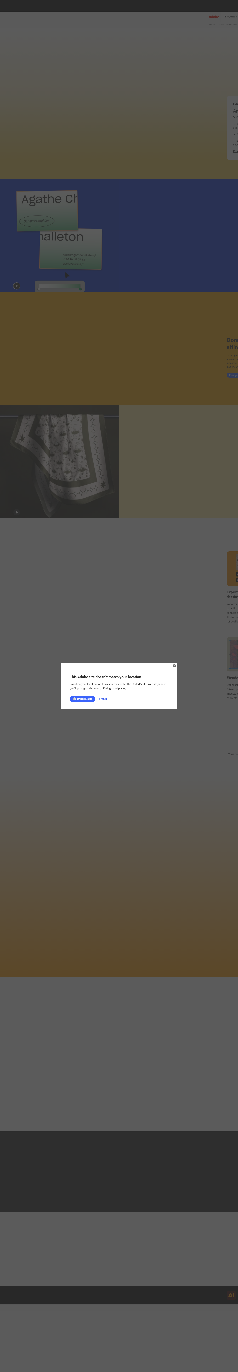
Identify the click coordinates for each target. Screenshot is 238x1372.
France (103, 699)
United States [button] (84, 698)
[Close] (174, 666)
